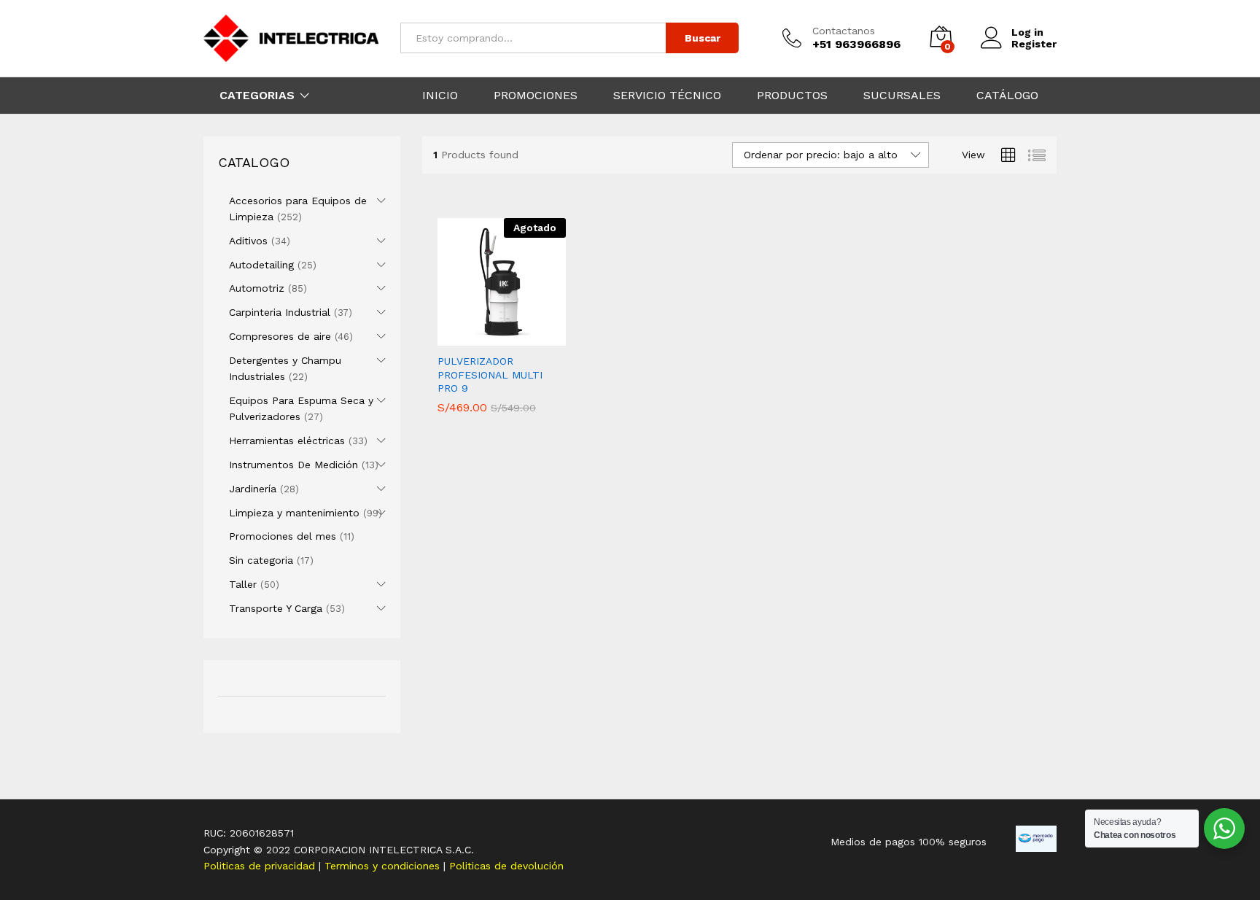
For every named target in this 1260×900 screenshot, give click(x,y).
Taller (243, 584)
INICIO (440, 95)
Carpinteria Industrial (279, 312)
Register (1034, 44)
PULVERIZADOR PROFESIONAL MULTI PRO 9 (490, 374)
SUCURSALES (902, 95)
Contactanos (843, 30)
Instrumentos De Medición (293, 464)
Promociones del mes (282, 536)
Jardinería (252, 488)
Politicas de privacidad (261, 866)
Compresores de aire (280, 336)
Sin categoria (261, 560)
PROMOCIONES (536, 95)
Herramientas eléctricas (287, 440)
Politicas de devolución (506, 866)
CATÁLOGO (1007, 95)
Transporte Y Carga (275, 608)
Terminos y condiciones (383, 866)
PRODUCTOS (792, 95)
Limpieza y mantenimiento (294, 513)
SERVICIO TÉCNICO (667, 95)
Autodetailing (261, 265)
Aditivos (248, 241)
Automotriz (256, 288)
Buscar (702, 38)
